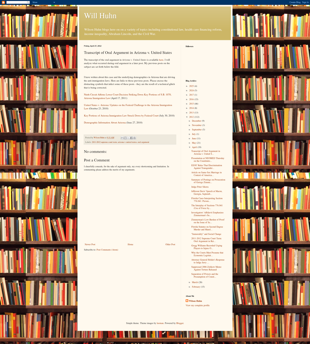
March (195, 282)
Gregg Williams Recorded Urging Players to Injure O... (206, 247)
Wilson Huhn (195, 301)
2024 (191, 90)
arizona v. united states (127, 142)
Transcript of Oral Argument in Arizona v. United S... (205, 152)
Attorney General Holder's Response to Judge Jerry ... (207, 261)
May (194, 142)
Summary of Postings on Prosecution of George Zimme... (208, 181)
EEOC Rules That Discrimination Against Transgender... (206, 166)
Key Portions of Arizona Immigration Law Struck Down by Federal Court (121, 115)
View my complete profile (198, 305)
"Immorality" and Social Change (206, 233)
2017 (191, 94)
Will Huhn (100, 15)
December (197, 120)
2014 (191, 107)
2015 (191, 103)
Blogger (179, 323)
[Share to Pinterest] (134, 138)
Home (130, 244)
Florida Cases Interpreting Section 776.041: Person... (206, 199)
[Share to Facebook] (131, 138)
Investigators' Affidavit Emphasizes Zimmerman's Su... (207, 214)
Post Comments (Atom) (107, 249)
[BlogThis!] (125, 138)
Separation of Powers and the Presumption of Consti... (204, 275)
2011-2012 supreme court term (104, 142)
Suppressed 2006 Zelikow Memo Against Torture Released (206, 268)
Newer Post (90, 244)
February (196, 286)
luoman (160, 323)
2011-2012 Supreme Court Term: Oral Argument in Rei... (206, 240)
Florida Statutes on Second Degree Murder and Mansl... (207, 228)
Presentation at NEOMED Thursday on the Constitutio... (207, 159)
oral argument (143, 142)
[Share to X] (128, 138)
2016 (191, 99)
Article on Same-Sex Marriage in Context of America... (206, 174)
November (197, 125)
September (197, 129)
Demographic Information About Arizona (105, 122)
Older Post (170, 244)
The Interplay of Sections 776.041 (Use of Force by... (207, 207)
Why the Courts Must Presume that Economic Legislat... (207, 254)
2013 (191, 112)
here (161, 59)
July (194, 134)
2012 (191, 116)
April (194, 147)
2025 (191, 85)
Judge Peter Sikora (199, 186)
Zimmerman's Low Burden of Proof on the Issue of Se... (207, 221)
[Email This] (122, 138)
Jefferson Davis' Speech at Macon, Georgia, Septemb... (206, 192)
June (194, 138)
